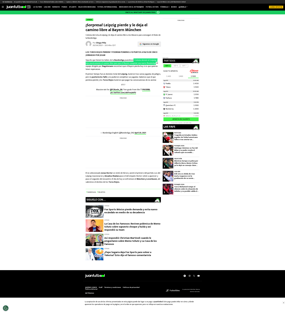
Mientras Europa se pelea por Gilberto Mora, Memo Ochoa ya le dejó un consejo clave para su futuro (186, 163)
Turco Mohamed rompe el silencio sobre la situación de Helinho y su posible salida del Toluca (186, 189)
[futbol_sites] (173, 290)
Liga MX (47, 6)
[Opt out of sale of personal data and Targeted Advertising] (5, 308)
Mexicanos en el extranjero (131, 6)
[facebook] (184, 275)
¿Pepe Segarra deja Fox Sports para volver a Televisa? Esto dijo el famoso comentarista (127, 253)
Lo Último (37, 6)
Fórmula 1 (164, 6)
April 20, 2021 (140, 133)
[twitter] (194, 275)
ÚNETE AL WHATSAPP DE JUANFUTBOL (140, 12)
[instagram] (189, 275)
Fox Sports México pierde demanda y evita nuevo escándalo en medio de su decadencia (130, 211)
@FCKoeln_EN (116, 89)
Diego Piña (101, 43)
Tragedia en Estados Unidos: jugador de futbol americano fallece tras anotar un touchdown (186, 137)
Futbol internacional (107, 6)
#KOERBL (146, 89)
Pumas (64, 6)
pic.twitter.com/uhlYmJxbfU (123, 92)
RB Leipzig (101, 192)
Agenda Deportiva (276, 7)
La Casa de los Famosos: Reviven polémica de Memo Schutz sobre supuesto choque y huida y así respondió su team (132, 227)
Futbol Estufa (152, 6)
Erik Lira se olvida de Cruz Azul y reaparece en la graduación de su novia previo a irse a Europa (184, 176)
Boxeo (174, 6)
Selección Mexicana (87, 6)
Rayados (56, 6)
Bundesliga (92, 192)
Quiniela (182, 6)
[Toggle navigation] (3, 7)
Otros (106, 206)
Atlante (72, 6)
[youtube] (198, 275)
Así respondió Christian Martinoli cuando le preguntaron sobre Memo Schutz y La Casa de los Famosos (130, 241)
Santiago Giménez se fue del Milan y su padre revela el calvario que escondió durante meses (186, 150)
